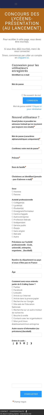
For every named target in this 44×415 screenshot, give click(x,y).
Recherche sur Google (24, 301)
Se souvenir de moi (32, 95)
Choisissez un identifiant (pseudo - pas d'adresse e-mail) (27, 178)
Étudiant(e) (19, 208)
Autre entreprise (21, 217)
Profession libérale (22, 219)
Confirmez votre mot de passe (26, 148)
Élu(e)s (17, 228)
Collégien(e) (19, 202)
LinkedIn (17, 293)
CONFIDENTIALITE (17, 411)
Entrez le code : (19, 341)
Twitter (17, 287)
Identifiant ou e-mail (20, 75)
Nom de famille (19, 167)
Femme (17, 194)
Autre (16, 236)
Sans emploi (19, 231)
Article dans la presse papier (26, 298)
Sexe (14, 189)
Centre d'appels (21, 214)
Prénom (16, 157)
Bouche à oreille (21, 315)
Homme (17, 191)
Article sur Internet (22, 295)
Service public (20, 225)
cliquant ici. (23, 57)
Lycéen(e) (18, 205)
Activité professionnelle (22, 200)
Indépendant (19, 222)
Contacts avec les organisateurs (28, 318)
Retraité (17, 234)
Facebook (18, 290)
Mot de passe (18, 84)
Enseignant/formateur (24, 211)
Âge (13, 272)
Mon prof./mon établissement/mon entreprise (25, 322)
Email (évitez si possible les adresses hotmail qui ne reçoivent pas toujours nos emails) (27, 124)
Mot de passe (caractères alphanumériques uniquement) (26, 137)
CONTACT (4, 411)
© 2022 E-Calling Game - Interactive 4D (15, 414)
